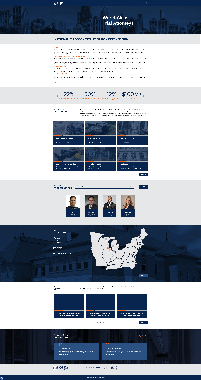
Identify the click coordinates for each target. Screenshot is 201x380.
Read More (143, 322)
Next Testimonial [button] (145, 335)
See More (56, 82)
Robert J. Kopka (67, 253)
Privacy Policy (126, 367)
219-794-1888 (94, 368)
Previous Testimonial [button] (140, 335)
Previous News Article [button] (98, 322)
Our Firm (84, 3)
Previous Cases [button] (58, 95)
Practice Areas (104, 3)
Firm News (132, 3)
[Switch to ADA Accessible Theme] (1, 378)
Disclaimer (132, 367)
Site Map (138, 367)
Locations (123, 3)
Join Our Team (114, 3)
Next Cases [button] (143, 95)
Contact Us (140, 3)
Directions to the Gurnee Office (61, 258)
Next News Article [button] (103, 322)
